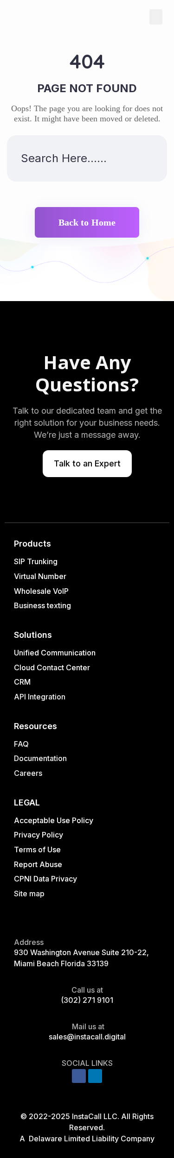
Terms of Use (37, 849)
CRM (23, 681)
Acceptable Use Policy (53, 820)
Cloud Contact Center (52, 667)
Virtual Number (40, 576)
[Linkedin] (95, 1076)
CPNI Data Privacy (45, 878)
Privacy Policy (38, 834)
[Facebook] (79, 1076)
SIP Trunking (36, 561)
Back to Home (87, 222)
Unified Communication (55, 652)
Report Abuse (38, 864)
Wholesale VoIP (41, 591)
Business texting (42, 605)
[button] (155, 17)
